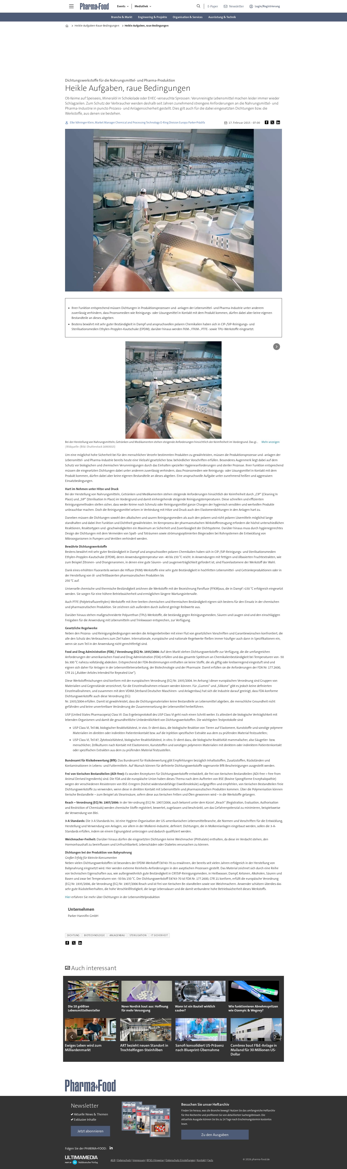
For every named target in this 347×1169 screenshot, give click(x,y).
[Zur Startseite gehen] (94, 6)
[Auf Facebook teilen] (267, 122)
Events (121, 6)
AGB (113, 1160)
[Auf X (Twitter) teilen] (273, 122)
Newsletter (236, 6)
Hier (68, 897)
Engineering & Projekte (152, 17)
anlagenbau (117, 935)
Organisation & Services (188, 17)
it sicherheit (159, 935)
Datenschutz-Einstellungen (180, 1160)
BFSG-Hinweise (155, 1160)
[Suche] (198, 6)
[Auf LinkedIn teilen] (279, 122)
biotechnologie (94, 935)
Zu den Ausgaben (215, 1134)
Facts (210, 1160)
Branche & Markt (121, 17)
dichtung (73, 935)
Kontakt (201, 1160)
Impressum (139, 1160)
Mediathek (141, 6)
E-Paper (213, 6)
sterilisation (138, 935)
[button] (72, 1037)
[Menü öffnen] (71, 6)
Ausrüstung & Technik (222, 17)
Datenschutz (124, 1160)
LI (112, 1148)
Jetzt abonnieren (91, 1131)
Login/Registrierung (267, 6)
